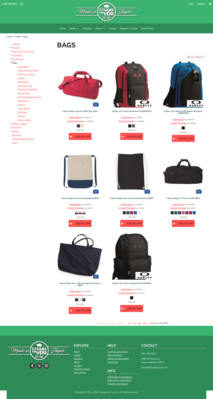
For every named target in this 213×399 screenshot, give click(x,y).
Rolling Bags (24, 93)
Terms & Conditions (117, 351)
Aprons (15, 131)
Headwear (17, 55)
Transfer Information (117, 383)
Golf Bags (22, 112)
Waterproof (23, 101)
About (77, 362)
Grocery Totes (24, 120)
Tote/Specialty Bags (27, 89)
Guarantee (112, 362)
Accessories (18, 59)
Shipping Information (118, 358)
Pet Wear (16, 135)
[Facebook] (32, 366)
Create (17, 36)
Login (190, 4)
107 (134, 323)
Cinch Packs (24, 108)
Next (145, 323)
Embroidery (75, 117)
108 (139, 323)
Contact (78, 365)
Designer (78, 358)
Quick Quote (80, 372)
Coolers (21, 104)
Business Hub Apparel (23, 51)
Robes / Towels (19, 123)
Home (9, 36)
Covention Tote (25, 85)
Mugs (15, 142)
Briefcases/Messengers (29, 97)
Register (201, 4)
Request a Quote (82, 369)
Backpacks (23, 82)
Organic (21, 116)
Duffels (21, 78)
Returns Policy (114, 355)
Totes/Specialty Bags (28, 70)
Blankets (16, 127)
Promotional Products (23, 139)
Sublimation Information (119, 377)
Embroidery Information (119, 380)
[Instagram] (46, 366)
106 (129, 323)
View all (16, 44)
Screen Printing (75, 121)
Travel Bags (23, 66)
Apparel (16, 47)
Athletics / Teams (26, 74)
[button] (21, 4)
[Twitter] (39, 366)
